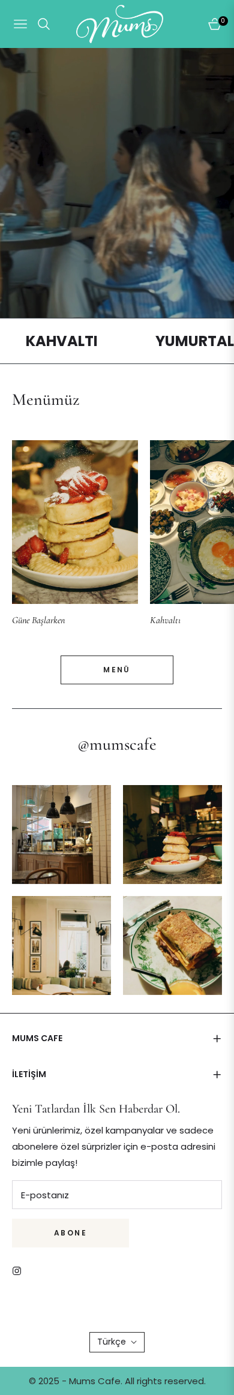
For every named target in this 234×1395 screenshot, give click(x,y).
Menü (117, 670)
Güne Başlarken (38, 620)
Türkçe (111, 1342)
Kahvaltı (165, 620)
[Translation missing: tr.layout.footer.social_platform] (20, 1270)
